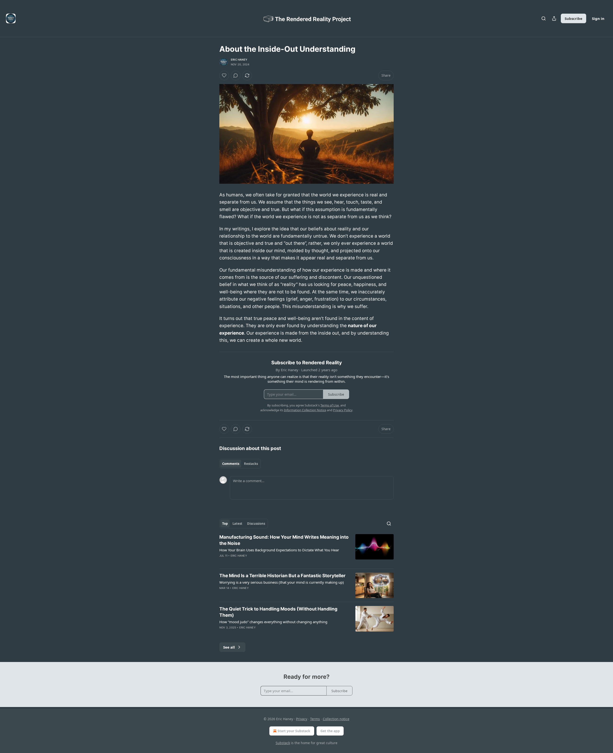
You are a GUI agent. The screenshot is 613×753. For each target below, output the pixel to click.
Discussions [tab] (256, 523)
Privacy (301, 719)
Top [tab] (225, 523)
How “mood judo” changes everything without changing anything (273, 621)
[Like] (224, 75)
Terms (315, 719)
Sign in (598, 18)
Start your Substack (294, 731)
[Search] (543, 18)
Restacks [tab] (251, 464)
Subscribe (573, 18)
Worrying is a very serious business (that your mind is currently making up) (281, 582)
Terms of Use (329, 405)
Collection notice (336, 719)
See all (229, 647)
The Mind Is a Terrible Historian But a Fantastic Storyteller (282, 575)
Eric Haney (239, 59)
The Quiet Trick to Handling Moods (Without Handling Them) (278, 612)
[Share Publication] (554, 18)
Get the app (330, 731)
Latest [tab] (237, 523)
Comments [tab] (230, 464)
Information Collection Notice (305, 410)
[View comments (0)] (235, 75)
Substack (283, 743)
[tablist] (240, 463)
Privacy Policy (342, 410)
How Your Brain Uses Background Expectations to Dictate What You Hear (279, 550)
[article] (306, 549)
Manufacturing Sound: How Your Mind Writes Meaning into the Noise (284, 540)
